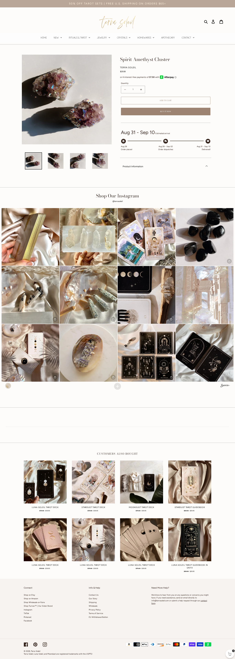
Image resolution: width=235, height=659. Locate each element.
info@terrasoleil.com (160, 601)
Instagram (28, 610)
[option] (33, 161)
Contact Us (93, 595)
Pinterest (27, 617)
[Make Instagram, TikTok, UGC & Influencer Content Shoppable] (225, 386)
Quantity (125, 83)
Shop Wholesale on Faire (34, 602)
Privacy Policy (95, 610)
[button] (30, 237)
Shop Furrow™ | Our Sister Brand (38, 606)
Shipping (93, 602)
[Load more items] (117, 386)
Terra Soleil (35, 651)
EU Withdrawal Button (98, 617)
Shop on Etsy (29, 595)
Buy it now (165, 111)
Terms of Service (96, 613)
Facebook (28, 621)
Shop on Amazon (31, 598)
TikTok (26, 613)
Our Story (93, 598)
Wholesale (93, 606)
